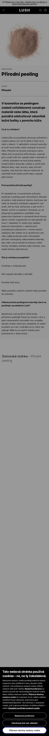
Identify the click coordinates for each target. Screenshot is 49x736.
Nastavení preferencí (24, 715)
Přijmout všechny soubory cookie (24, 730)
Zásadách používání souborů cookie (24, 708)
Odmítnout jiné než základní (25, 723)
